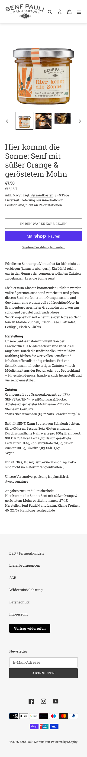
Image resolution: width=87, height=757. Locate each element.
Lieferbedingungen (24, 565)
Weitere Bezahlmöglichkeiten (43, 247)
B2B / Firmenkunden (26, 553)
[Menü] (79, 12)
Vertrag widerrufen (30, 628)
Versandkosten (41, 195)
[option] (24, 121)
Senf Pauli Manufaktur (35, 742)
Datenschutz (19, 602)
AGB (12, 577)
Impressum (18, 614)
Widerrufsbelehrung (25, 589)
